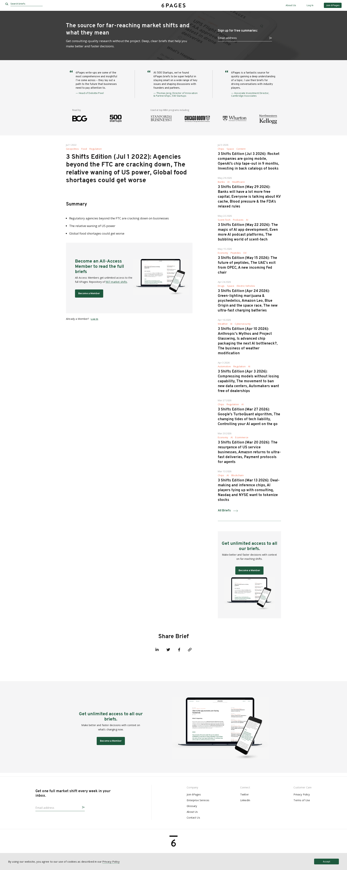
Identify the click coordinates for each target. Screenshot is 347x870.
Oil (244, 252)
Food (84, 148)
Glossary (192, 806)
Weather (223, 323)
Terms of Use (302, 800)
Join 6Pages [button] (333, 5)
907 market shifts (116, 281)
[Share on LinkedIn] (157, 649)
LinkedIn (245, 800)
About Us (291, 5)
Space (230, 148)
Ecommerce (241, 437)
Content (240, 148)
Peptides (236, 252)
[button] (269, 37)
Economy (223, 252)
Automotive (224, 366)
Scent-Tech (224, 219)
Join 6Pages (194, 794)
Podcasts (238, 219)
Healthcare (238, 181)
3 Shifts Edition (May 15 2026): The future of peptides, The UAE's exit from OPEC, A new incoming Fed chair (247, 265)
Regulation (95, 148)
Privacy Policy (302, 794)
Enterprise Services (198, 800)
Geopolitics (72, 148)
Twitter (244, 794)
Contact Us (193, 817)
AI (228, 181)
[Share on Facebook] (179, 649)
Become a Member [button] (89, 293)
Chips (221, 148)
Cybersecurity (243, 323)
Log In (310, 5)
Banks (221, 181)
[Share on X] (168, 649)
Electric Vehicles (246, 285)
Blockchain (237, 475)
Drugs (221, 285)
